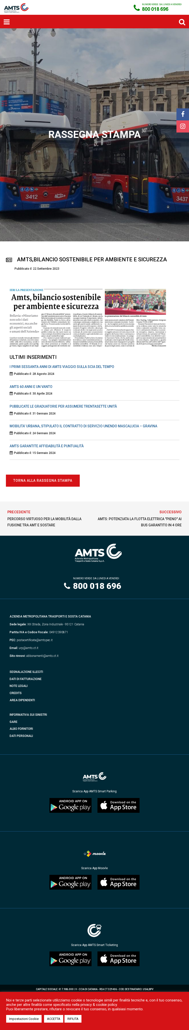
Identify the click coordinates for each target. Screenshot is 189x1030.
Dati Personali (21, 736)
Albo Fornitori (21, 729)
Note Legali (19, 686)
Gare (13, 722)
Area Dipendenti (22, 700)
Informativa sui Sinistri (28, 714)
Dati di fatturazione (26, 679)
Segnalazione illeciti (26, 672)
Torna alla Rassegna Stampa (42, 480)
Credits (16, 693)
